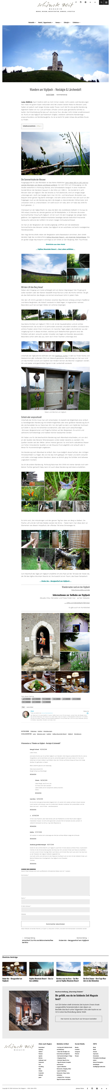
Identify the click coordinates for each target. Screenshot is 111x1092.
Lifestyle (66, 22)
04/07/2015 (50, 95)
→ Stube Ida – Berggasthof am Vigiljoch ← (55, 581)
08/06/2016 (43, 780)
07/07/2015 (38, 832)
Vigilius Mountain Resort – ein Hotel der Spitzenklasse (66, 237)
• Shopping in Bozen (61, 1058)
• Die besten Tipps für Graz (63, 1060)
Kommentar (25, 875)
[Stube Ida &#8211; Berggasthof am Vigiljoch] (14, 969)
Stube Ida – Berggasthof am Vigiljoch (73, 939)
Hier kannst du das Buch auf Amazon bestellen (79, 1019)
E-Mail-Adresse (26, 906)
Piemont (41, 1054)
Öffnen (39, 126)
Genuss (58, 22)
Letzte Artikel (30, 707)
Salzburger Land (42, 1060)
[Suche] (101, 2)
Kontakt (95, 1051)
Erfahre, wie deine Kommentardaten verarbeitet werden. (71, 928)
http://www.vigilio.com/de (80, 590)
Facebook (76, 2)
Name (23, 898)
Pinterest (85, 2)
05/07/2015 (50, 845)
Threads (95, 2)
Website (23, 914)
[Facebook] (88, 713)
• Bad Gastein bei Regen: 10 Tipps (64, 1056)
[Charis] (25, 717)
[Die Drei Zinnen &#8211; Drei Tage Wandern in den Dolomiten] (95, 969)
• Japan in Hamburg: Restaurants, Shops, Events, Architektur (63, 1073)
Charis (32, 711)
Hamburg (41, 1049)
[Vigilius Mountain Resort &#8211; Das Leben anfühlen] (41, 969)
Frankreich (41, 1073)
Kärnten (40, 1058)
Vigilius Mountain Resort (59, 734)
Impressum (95, 1054)
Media (94, 1049)
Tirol (40, 1064)
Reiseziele (31, 22)
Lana (34, 734)
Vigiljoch (70, 734)
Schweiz (40, 1071)
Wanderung (77, 734)
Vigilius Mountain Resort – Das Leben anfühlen (41, 979)
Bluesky (90, 2)
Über (23, 707)
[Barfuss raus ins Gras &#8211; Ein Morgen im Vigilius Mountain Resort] (68, 969)
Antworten (33, 774)
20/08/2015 (35, 815)
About (94, 1047)
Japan (40, 1077)
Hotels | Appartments (45, 22)
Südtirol (40, 731)
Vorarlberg (41, 1066)
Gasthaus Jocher (61, 356)
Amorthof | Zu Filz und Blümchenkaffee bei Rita (37, 940)
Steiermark (41, 1062)
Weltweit (41, 1075)
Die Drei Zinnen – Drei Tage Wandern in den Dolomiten (94, 979)
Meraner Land (41, 734)
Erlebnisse (76, 22)
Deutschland (41, 1047)
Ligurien (40, 1056)
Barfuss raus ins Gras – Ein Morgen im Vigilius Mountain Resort (67, 979)
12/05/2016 (40, 799)
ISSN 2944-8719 (31, 1088)
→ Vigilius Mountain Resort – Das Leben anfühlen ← (55, 249)
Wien (40, 1069)
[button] (44, 268)
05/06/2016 (43, 749)
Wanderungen (47, 731)
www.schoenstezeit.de (47, 713)
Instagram (80, 2)
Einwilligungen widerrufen (99, 1066)
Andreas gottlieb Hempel (38, 845)
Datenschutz (96, 1056)
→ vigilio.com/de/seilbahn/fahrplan (77, 603)
